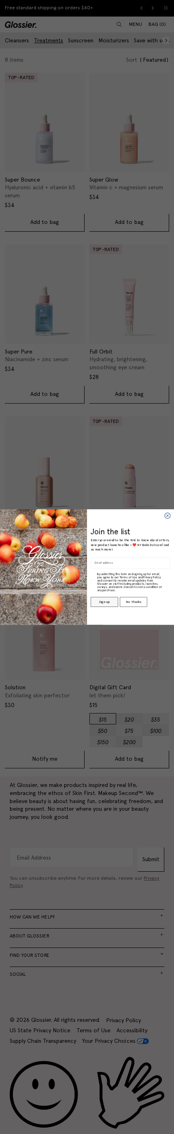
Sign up (104, 602)
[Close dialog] (167, 516)
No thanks (133, 602)
